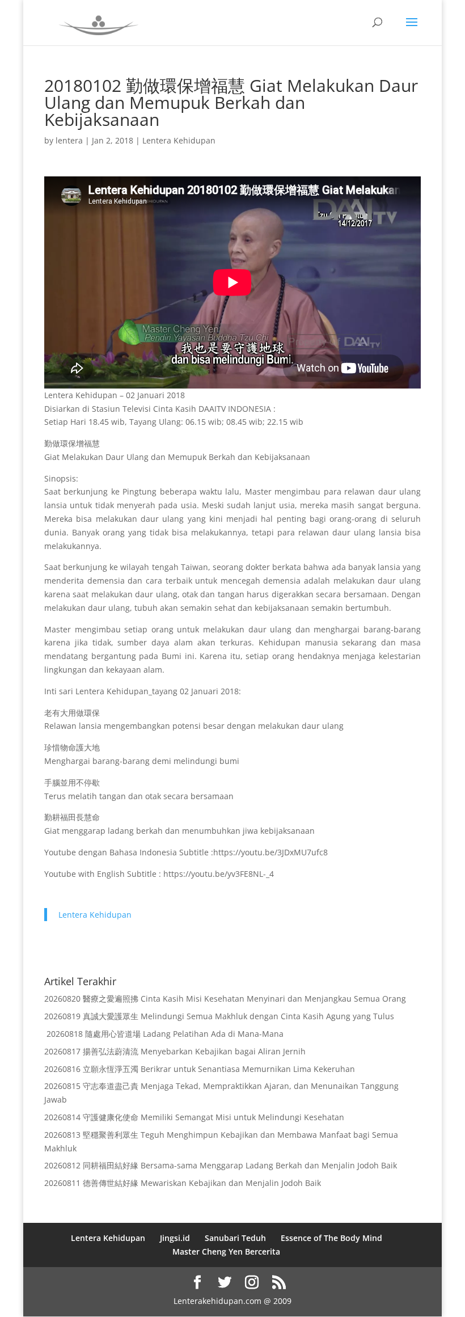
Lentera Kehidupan (178, 140)
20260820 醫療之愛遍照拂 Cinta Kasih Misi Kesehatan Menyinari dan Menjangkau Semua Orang (225, 998)
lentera (69, 140)
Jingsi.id (175, 1237)
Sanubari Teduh (235, 1237)
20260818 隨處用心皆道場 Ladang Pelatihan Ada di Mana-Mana (164, 1033)
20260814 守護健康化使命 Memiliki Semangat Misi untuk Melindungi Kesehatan (194, 1117)
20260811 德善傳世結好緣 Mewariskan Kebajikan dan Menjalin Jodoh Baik (182, 1182)
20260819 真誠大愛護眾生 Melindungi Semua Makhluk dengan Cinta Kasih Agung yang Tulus (219, 1016)
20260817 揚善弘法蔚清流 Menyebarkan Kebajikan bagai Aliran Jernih (175, 1051)
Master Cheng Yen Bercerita (226, 1251)
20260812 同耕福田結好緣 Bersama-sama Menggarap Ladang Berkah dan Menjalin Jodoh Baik (220, 1165)
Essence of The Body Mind (331, 1237)
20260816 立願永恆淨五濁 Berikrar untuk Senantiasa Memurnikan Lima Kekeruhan (199, 1068)
